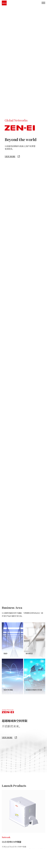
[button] (42, 295)
